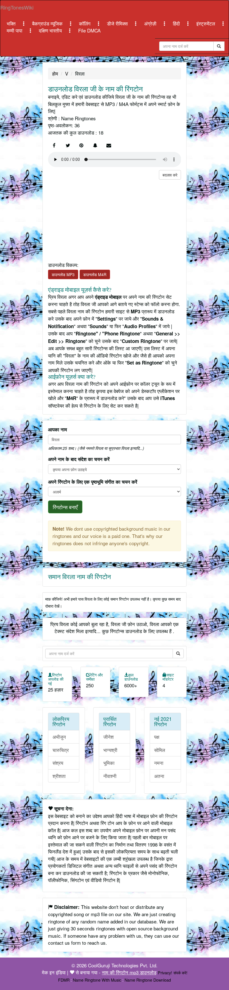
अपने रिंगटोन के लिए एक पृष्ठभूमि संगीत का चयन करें (92, 481)
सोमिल (159, 749)
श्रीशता (59, 775)
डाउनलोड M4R (94, 274)
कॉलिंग (85, 23)
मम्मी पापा (15, 30)
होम (55, 73)
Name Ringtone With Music (97, 980)
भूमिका (109, 762)
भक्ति (12, 23)
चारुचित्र (61, 749)
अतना (159, 775)
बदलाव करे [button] (170, 175)
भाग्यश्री (110, 749)
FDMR (64, 980)
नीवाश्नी (109, 775)
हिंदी (177, 23)
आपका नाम (57, 429)
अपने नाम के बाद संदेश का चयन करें (78, 459)
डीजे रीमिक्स (118, 23)
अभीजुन (59, 736)
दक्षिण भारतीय (51, 30)
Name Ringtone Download (148, 980)
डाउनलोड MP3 (63, 274)
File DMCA (89, 30)
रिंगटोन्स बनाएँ (65, 507)
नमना (158, 762)
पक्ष (156, 736)
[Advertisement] (114, 219)
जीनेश (108, 736)
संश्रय (58, 762)
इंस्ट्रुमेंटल (206, 23)
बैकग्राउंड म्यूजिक (48, 23)
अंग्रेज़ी (151, 23)
